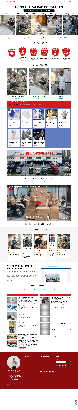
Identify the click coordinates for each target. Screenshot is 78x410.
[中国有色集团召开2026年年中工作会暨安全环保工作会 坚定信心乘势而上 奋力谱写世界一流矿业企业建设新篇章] (12, 343)
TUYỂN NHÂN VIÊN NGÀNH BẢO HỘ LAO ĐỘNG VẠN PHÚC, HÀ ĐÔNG (27, 313)
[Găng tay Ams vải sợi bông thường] (14, 134)
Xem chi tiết (17, 98)
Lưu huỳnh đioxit (54, 310)
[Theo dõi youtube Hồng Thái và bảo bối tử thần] (66, 365)
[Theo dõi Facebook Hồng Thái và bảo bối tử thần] (57, 365)
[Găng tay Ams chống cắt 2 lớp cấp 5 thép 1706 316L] (64, 114)
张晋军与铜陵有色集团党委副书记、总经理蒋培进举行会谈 (27, 334)
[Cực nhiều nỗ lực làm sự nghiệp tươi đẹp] (56, 272)
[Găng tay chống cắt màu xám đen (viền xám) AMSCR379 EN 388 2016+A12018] (26, 134)
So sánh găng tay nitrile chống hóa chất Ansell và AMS (61, 329)
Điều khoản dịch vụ (43, 361)
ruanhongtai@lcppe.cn (15, 381)
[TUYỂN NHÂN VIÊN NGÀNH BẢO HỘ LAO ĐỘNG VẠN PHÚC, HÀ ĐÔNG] (12, 316)
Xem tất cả (22, 348)
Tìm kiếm (25, 358)
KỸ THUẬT (43, 295)
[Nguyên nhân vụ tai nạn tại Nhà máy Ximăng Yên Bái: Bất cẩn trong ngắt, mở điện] (45, 300)
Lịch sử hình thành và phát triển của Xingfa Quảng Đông (27, 304)
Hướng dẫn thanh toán (44, 359)
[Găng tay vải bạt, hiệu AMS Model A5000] (26, 114)
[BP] (65, 290)
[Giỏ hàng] (69, 1)
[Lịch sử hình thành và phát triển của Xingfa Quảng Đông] (12, 307)
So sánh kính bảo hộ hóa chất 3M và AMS (58, 323)
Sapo (9, 384)
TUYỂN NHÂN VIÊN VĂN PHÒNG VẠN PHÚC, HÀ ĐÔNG (27, 321)
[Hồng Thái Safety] (39, 19)
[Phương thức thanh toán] (47, 372)
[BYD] (44, 290)
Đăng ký (68, 362)
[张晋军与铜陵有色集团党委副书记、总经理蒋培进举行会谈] (12, 336)
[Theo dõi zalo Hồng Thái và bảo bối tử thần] (60, 365)
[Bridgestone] (54, 290)
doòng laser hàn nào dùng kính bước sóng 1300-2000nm (60, 317)
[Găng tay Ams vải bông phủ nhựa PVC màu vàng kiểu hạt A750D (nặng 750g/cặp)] (51, 114)
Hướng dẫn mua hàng (43, 358)
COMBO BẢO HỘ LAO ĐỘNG (16, 101)
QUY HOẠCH (11, 295)
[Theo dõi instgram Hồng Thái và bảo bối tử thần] (63, 365)
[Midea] (23, 290)
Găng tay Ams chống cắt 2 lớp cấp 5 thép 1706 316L (64, 124)
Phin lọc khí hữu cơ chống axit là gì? (57, 304)
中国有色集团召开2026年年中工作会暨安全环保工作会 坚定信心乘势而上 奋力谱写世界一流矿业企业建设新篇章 (28, 341)
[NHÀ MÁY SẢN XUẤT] (39, 163)
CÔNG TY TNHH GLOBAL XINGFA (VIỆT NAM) (26, 297)
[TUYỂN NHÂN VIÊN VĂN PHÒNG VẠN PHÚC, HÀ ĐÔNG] (12, 327)
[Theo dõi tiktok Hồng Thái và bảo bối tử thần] (69, 365)
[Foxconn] (12, 290)
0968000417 (65, 37)
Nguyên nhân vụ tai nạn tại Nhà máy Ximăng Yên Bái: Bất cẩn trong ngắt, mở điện (60, 298)
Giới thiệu (25, 359)
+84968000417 (16, 379)
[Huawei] (33, 290)
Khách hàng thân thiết (39, 285)
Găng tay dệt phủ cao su (13, 122)
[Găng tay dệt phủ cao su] (14, 114)
